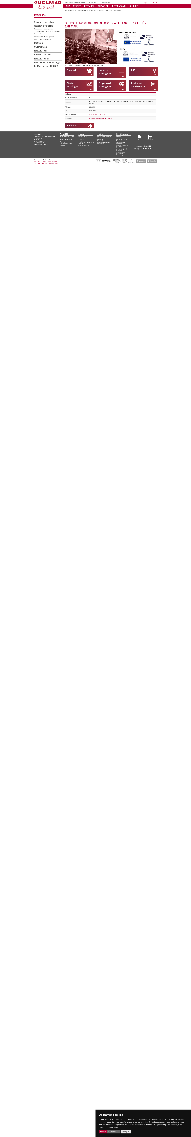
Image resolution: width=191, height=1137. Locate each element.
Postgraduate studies (104, 142)
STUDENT (93, 2)
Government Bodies (66, 139)
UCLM (67, 6)
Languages (100, 143)
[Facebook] (144, 148)
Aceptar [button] (103, 1132)
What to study (82, 136)
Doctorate (38, 43)
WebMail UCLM (121, 152)
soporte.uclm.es (42, 145)
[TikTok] (138, 148)
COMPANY (105, 2)
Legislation (63, 145)
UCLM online (82, 139)
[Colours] (150, 137)
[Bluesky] (146, 148)
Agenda (62, 141)
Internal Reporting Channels (122, 145)
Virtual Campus (121, 138)
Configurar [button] (126, 1132)
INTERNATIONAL (119, 6)
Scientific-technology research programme (91, 10)
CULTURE (133, 6)
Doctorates (100, 141)
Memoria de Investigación (44, 36)
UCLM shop (119, 153)
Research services (43, 54)
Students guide (121, 155)
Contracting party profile (124, 148)
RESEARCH (89, 6)
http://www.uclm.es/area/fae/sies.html (100, 118)
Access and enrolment (85, 138)
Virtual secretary (121, 139)
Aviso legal (37, 161)
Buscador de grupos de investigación (48, 31)
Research (40, 15)
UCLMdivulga (40, 46)
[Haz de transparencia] (140, 137)
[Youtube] (151, 148)
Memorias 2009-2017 (42, 39)
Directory (119, 150)
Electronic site (120, 141)
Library (118, 136)
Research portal (41, 58)
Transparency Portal (66, 143)
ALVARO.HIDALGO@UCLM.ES (97, 115)
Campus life (82, 141)
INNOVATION (103, 6)
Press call (63, 142)
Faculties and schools (104, 136)
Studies (81, 134)
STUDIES (77, 6)
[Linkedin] (148, 148)
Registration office (122, 149)
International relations (67, 136)
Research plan (41, 50)
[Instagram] (136, 148)
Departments (101, 138)
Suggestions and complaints (121, 142)
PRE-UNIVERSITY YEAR (75, 2)
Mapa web (55, 163)
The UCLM (64, 134)
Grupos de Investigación (43, 29)
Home (67, 10)
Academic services (84, 145)
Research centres (41, 34)
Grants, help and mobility (86, 142)
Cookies (44, 161)
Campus (62, 138)
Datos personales (53, 161)
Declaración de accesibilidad (42, 163)
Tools (155, 2)
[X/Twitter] (141, 148)
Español (146, 2)
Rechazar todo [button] (113, 1132)
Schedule (81, 143)
